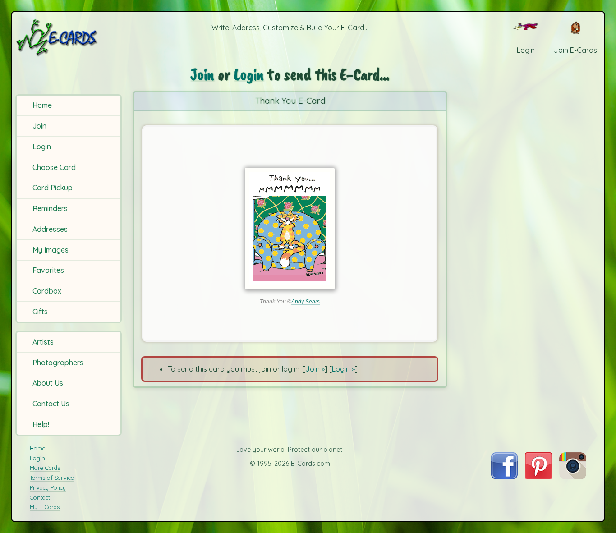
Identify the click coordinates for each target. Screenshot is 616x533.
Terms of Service (52, 477)
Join (39, 125)
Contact (40, 497)
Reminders (50, 208)
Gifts (40, 311)
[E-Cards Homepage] (70, 37)
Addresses (50, 229)
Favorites (48, 270)
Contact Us (50, 403)
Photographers (57, 362)
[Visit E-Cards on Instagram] (572, 476)
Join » (315, 368)
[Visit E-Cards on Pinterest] (538, 476)
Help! (40, 424)
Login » (343, 368)
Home (42, 105)
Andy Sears (305, 302)
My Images (50, 249)
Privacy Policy (48, 487)
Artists (43, 341)
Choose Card (54, 167)
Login (41, 146)
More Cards (45, 467)
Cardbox (46, 290)
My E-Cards (45, 506)
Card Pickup (52, 187)
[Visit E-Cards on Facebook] (504, 476)
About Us (47, 382)
